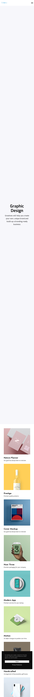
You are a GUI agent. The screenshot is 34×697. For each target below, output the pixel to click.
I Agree (17, 661)
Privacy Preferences (17, 664)
